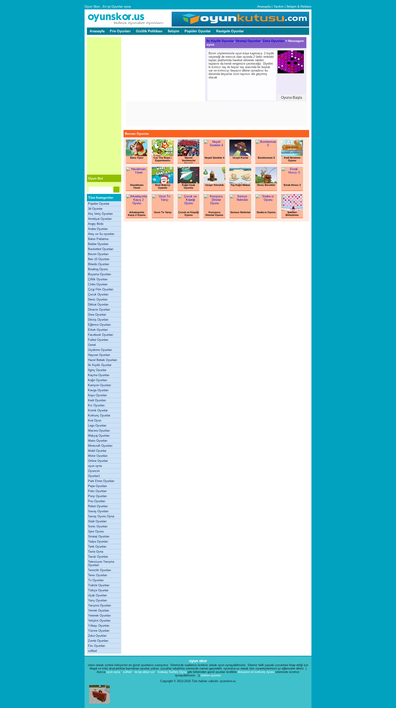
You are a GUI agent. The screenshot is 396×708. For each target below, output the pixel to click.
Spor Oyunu (96, 531)
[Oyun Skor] (126, 24)
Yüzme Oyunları (99, 630)
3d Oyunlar (95, 208)
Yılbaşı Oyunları (99, 625)
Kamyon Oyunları (99, 385)
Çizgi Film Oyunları (100, 289)
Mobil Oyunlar (97, 450)
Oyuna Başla (291, 97)
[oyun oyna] (239, 25)
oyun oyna (95, 466)
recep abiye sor (144, 672)
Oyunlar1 (94, 476)
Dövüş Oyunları (98, 319)
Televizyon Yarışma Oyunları (101, 563)
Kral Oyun (94, 420)
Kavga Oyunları (98, 390)
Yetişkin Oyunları (99, 620)
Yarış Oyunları (97, 600)
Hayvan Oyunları (99, 355)
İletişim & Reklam (298, 6)
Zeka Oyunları (97, 635)
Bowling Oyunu (98, 269)
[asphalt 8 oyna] (99, 704)
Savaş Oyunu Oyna (101, 516)
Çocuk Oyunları (98, 294)
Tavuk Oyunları (98, 556)
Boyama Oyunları (99, 274)
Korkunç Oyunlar (99, 415)
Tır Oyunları (96, 580)
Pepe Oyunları (97, 486)
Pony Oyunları (97, 496)
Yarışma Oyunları (99, 605)
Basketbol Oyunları (100, 249)
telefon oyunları (211, 675)
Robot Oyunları (98, 506)
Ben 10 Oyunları (99, 259)
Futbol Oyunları (98, 340)
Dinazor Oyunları (99, 309)
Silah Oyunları (97, 521)
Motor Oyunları (98, 455)
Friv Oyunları (120, 31)
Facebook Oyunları (100, 334)
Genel (92, 345)
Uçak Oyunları (97, 595)
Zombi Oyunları (98, 640)
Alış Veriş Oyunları (100, 213)
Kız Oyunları (96, 405)
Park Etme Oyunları (101, 481)
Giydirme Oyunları (100, 350)
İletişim (173, 31)
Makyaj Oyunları (99, 435)
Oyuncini (94, 471)
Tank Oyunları (97, 546)
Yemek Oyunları (98, 610)
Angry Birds (96, 224)
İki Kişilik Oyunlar (99, 365)
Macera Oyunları (99, 430)
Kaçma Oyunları (99, 375)
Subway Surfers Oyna (172, 672)
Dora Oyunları (97, 314)
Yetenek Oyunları (99, 615)
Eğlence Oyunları (99, 324)
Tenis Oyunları (97, 575)
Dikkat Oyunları (98, 304)
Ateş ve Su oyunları (101, 234)
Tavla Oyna (95, 551)
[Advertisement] (104, 106)
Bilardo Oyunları (98, 264)
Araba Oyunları (98, 229)
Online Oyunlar (98, 461)
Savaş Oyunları (98, 511)
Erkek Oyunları (98, 329)
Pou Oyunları (96, 501)
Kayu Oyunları (97, 395)
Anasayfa (264, 6)
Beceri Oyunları (98, 254)
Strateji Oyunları (99, 536)
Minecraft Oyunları (100, 445)
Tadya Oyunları (98, 541)
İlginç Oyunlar (97, 370)
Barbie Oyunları (98, 244)
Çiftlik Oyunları (98, 279)
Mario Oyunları (97, 440)
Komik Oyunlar (98, 410)
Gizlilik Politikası (149, 31)
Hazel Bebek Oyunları (102, 360)
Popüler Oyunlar (197, 31)
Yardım (278, 6)
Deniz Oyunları (98, 299)
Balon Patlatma (98, 239)
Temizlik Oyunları (99, 570)
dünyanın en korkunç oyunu (256, 672)
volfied (92, 651)
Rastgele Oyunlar (230, 31)
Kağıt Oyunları (97, 380)
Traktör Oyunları (99, 585)
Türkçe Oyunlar (98, 590)
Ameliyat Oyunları (100, 218)
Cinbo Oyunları (98, 284)
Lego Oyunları (97, 425)
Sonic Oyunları (98, 526)
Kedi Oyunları (97, 400)
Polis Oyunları (97, 491)
